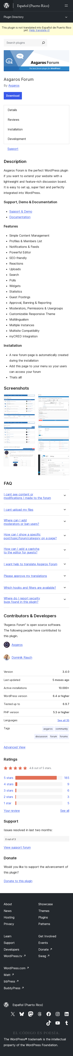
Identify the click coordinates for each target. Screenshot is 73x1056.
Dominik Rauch (22, 657)
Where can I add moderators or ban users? (21, 522)
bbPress (11, 981)
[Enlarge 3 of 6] (30, 451)
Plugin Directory (14, 16)
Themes (43, 911)
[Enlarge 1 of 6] (30, 399)
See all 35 (63, 720)
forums (64, 736)
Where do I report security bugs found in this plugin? (22, 600)
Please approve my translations (25, 576)
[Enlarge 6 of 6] (64, 459)
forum (53, 736)
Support (12, 149)
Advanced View (14, 747)
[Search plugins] (43, 42)
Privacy (9, 924)
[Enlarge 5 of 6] (64, 430)
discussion (41, 736)
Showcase (45, 904)
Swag (44, 956)
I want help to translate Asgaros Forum (30, 564)
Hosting (9, 917)
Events (43, 943)
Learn (7, 936)
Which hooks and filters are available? (30, 587)
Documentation (20, 217)
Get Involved (47, 936)
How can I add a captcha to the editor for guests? (21, 550)
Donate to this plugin (18, 881)
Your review (12, 810)
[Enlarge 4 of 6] (64, 399)
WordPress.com (16, 968)
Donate (45, 949)
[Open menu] (67, 5)
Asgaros (13, 85)
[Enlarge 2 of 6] (30, 426)
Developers (11, 949)
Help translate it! (39, 30)
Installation (15, 129)
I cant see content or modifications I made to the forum (27, 496)
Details (12, 110)
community (62, 728)
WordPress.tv (15, 956)
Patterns (44, 924)
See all (64, 810)
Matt (9, 975)
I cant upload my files (18, 509)
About (8, 904)
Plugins (43, 917)
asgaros (48, 728)
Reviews (13, 119)
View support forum (17, 847)
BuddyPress (14, 988)
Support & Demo (20, 211)
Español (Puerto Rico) (28, 1005)
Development (17, 139)
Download (12, 95)
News (8, 911)
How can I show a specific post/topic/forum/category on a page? (30, 536)
